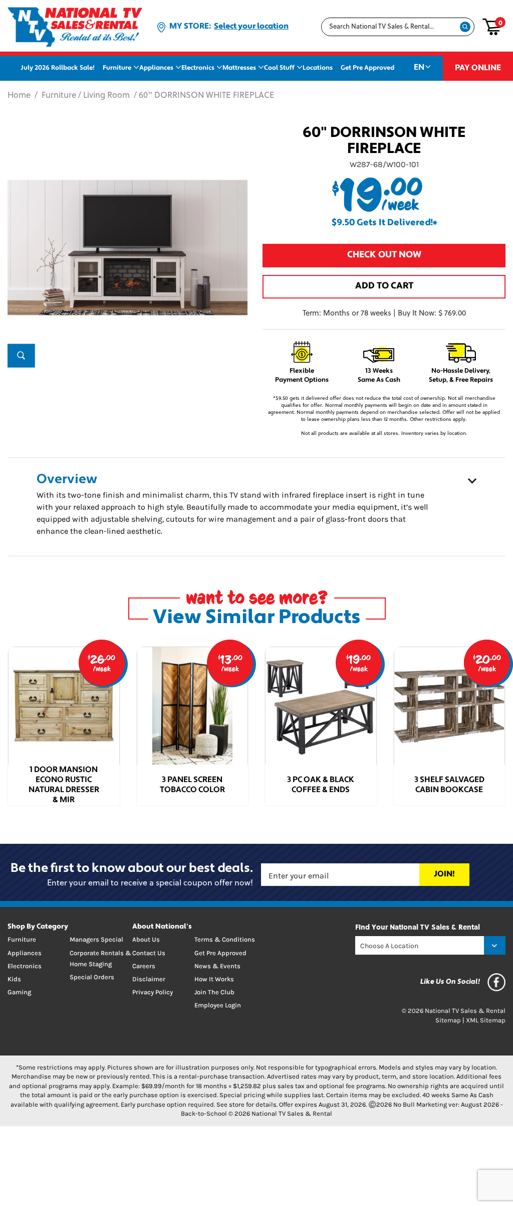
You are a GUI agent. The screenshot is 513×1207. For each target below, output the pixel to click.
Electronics (197, 68)
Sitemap (448, 1020)
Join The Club (214, 992)
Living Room (106, 95)
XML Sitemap (485, 1020)
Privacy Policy (152, 992)
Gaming (19, 992)
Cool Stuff (279, 68)
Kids (14, 979)
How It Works (214, 979)
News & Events (217, 966)
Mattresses (239, 68)
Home (19, 95)
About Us (146, 939)
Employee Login (217, 1005)
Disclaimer (148, 979)
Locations (318, 68)
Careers (143, 966)
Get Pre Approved (367, 68)
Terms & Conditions (224, 939)
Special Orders (92, 977)
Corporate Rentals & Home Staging (100, 958)
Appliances (156, 68)
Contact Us (148, 953)
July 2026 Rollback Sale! (58, 68)
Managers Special (96, 939)
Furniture (117, 68)
